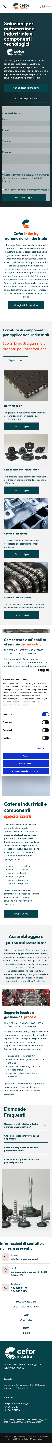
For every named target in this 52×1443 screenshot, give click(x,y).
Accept (26, 756)
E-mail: (5, 130)
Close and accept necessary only (26, 771)
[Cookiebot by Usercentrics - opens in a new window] (38, 670)
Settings (40, 748)
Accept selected (26, 763)
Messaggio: (7, 152)
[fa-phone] (5, 7)
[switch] (45, 722)
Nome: (5, 119)
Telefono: (6, 141)
